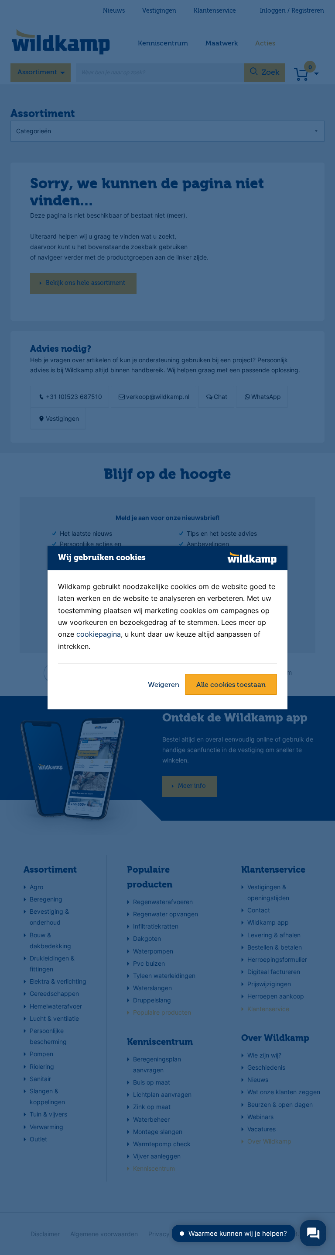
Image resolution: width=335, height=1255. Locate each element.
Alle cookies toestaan (231, 685)
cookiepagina (98, 634)
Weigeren (163, 685)
